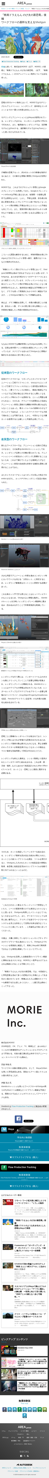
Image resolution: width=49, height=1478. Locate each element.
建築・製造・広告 (32, 1437)
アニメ (18, 9)
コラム (3, 1431)
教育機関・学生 (15, 1441)
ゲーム (13, 1437)
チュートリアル (13, 1431)
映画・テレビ (25, 9)
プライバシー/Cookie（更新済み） (30, 1471)
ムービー (34, 1431)
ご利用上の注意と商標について (22, 1468)
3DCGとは (5, 1437)
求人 (28, 1434)
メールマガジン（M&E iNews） (23, 1444)
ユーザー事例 (10, 9)
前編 (3, 66)
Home (3, 9)
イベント (42, 1431)
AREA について (6, 1468)
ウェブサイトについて (39, 1468)
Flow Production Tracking (22, 1106)
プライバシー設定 (13, 1471)
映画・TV (21, 1437)
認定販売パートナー (29, 1441)
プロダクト (20, 1434)
